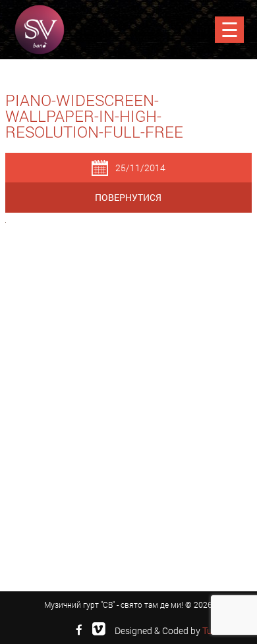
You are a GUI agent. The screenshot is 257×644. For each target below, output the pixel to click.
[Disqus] (128, 403)
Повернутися (128, 197)
